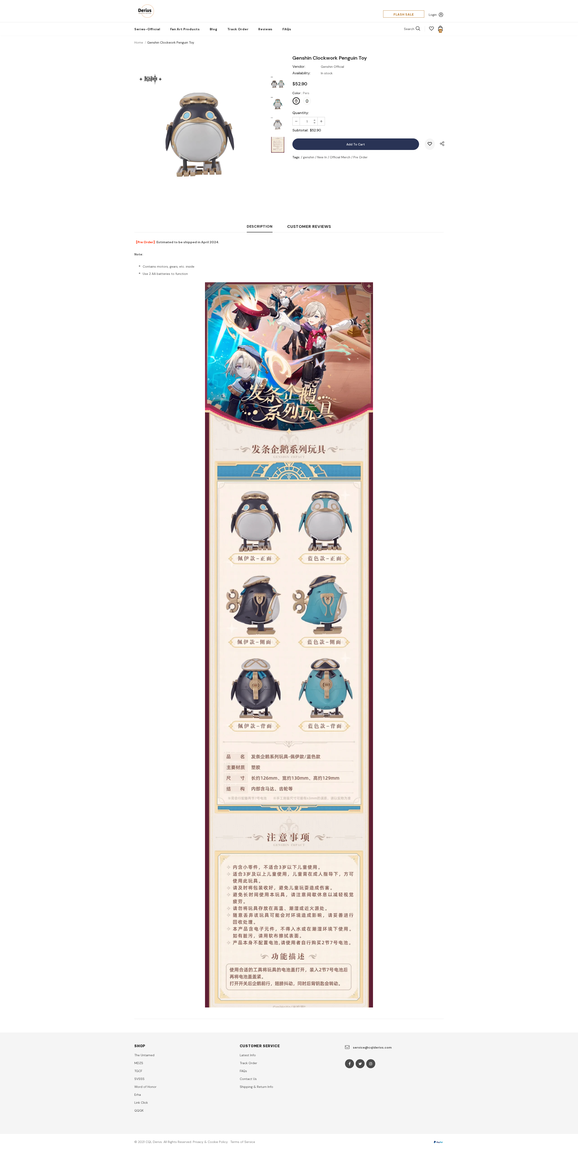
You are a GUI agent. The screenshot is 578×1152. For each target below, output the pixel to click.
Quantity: (300, 112)
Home (138, 42)
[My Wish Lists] (431, 30)
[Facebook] (349, 1063)
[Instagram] (370, 1063)
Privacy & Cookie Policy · (211, 1142)
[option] (199, 134)
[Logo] (144, 11)
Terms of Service (242, 1142)
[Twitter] (360, 1063)
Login (433, 15)
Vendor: (298, 66)
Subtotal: (300, 130)
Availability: (301, 73)
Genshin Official (332, 67)
